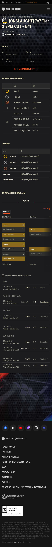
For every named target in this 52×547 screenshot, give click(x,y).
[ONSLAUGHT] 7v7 (21, 119)
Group (6, 212)
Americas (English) (14, 438)
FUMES (17, 97)
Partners (6, 452)
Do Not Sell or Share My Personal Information (24, 487)
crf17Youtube (37, 119)
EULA (4, 467)
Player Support (9, 447)
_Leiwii (35, 91)
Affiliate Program (10, 457)
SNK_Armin (37, 102)
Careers (6, 482)
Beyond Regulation (22, 130)
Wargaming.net (14, 542)
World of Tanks (11, 9)
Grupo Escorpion (21, 102)
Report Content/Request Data (16, 462)
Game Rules (7, 477)
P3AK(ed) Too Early (22, 125)
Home (4, 17)
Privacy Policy (8, 472)
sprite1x (35, 130)
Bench (16, 91)
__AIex (35, 97)
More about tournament (24, 69)
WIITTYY (35, 125)
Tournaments (12, 17)
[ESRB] (12, 510)
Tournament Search (26, 17)
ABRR (34, 108)
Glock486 (36, 114)
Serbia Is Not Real (21, 108)
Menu (48, 9)
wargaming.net (13, 497)
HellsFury (18, 113)
